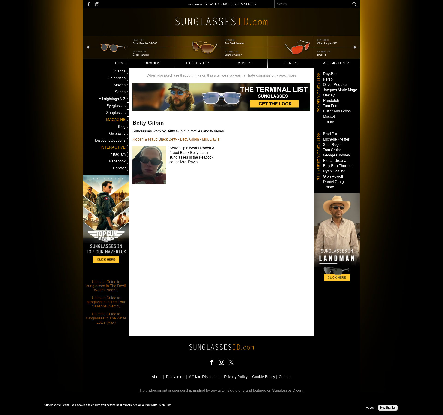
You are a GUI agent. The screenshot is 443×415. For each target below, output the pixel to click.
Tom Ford (330, 106)
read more (287, 75)
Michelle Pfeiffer (336, 139)
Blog (122, 127)
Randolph (331, 100)
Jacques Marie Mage (340, 90)
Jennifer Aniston (233, 55)
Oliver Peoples (335, 85)
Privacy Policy (236, 377)
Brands (152, 63)
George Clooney (336, 155)
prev (88, 47)
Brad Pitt (321, 55)
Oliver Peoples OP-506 (145, 43)
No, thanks (387, 407)
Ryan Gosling (334, 171)
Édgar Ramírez (141, 55)
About (156, 377)
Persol (328, 79)
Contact (119, 168)
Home (120, 63)
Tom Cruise (332, 150)
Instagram (117, 154)
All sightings (337, 63)
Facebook (117, 161)
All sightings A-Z (112, 99)
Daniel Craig (333, 182)
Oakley (329, 95)
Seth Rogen (333, 145)
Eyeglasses (116, 106)
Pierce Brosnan (335, 160)
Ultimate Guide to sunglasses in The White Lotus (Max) (106, 318)
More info (165, 405)
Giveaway (117, 133)
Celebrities (198, 63)
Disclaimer (174, 377)
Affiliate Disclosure (204, 377)
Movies (244, 63)
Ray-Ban (330, 74)
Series (291, 63)
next (355, 47)
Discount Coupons (110, 140)
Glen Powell (333, 176)
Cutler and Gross (337, 111)
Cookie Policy (263, 377)
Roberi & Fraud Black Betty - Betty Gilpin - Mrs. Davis (175, 139)
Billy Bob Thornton (338, 166)
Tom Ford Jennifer (234, 43)
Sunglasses (116, 113)
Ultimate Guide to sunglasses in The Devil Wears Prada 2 (106, 286)
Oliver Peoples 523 (327, 43)
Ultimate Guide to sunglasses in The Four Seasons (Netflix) (106, 302)
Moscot (329, 116)
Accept (370, 407)
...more (328, 122)
